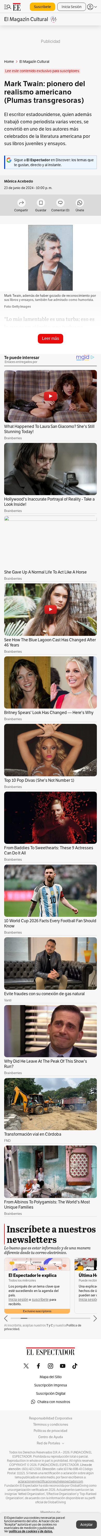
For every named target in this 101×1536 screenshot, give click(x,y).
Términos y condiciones (50, 1424)
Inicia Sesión (72, 6)
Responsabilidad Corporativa (50, 1418)
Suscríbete (42, 6)
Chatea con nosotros (53, 1401)
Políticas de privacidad (50, 1431)
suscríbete (40, 1299)
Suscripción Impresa (50, 1385)
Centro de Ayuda (50, 1437)
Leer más (50, 338)
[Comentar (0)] (60, 203)
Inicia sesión (18, 1299)
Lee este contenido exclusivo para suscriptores (42, 71)
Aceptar (86, 1524)
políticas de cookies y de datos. (31, 1531)
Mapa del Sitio (51, 1377)
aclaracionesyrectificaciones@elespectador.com (50, 1481)
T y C (49, 1325)
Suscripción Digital (50, 1393)
